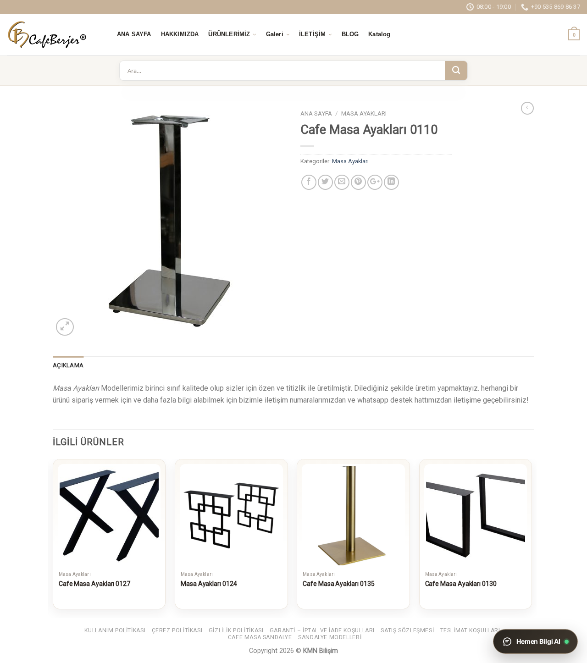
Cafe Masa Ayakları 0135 (338, 583)
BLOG (350, 34)
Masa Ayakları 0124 (209, 583)
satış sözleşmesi (407, 630)
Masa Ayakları (364, 113)
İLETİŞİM (312, 34)
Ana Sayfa (316, 113)
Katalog (379, 34)
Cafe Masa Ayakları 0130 (461, 583)
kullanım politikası (114, 630)
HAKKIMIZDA (180, 34)
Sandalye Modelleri (329, 637)
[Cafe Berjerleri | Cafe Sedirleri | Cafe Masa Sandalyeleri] (53, 35)
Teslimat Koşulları (470, 630)
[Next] (531, 537)
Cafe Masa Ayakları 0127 (94, 583)
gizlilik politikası (236, 630)
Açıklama (68, 365)
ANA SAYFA (134, 34)
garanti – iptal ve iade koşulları (322, 630)
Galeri (274, 34)
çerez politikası (177, 630)
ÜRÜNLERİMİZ (229, 34)
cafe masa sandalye (260, 637)
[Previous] (53, 537)
